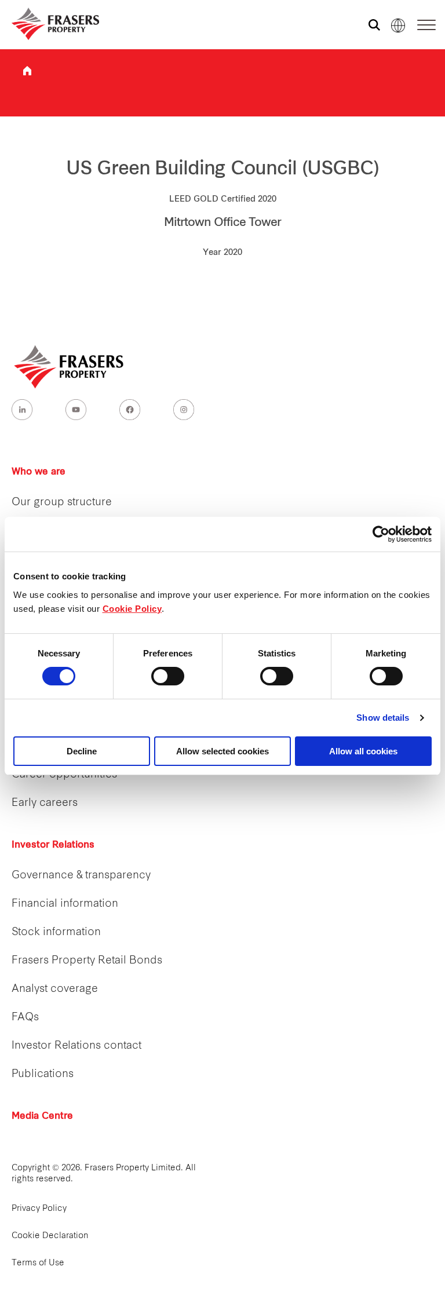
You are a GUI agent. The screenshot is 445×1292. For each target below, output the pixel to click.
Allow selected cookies (222, 751)
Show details (382, 717)
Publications (43, 1074)
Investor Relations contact (76, 1046)
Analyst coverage (55, 989)
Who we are (38, 472)
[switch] (167, 676)
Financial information (65, 904)
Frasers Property (27, 70)
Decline (82, 751)
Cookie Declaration (50, 1236)
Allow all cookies (363, 751)
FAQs (25, 1017)
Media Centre (42, 1116)
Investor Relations (53, 845)
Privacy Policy (39, 1209)
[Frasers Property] (69, 367)
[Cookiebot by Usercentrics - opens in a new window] (381, 534)
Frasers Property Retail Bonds (87, 960)
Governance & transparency (81, 875)
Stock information (56, 932)
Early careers (45, 803)
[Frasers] (48, 24)
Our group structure (62, 502)
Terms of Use (38, 1263)
